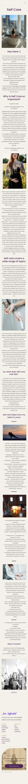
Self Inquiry (15, 86)
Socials (3, 743)
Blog (15, 726)
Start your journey (14, 766)
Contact (4, 737)
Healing (3, 729)
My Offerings (5, 727)
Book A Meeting (6, 739)
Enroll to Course (6, 741)
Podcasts (16, 729)
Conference (17, 731)
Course (3, 731)
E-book (16, 727)
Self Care (14, 9)
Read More (14, 692)
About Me (4, 726)
